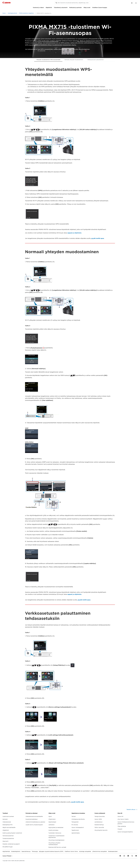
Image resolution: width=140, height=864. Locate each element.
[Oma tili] (132, 3)
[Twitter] (132, 856)
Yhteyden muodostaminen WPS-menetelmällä (48, 59)
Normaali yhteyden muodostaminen (74, 59)
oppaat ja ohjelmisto (74, 233)
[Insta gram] (124, 856)
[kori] (135, 3)
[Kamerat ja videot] (44, 7)
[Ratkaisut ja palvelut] (82, 7)
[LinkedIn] (128, 856)
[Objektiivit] (52, 7)
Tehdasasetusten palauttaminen (95, 59)
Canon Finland (7, 856)
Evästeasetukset (113, 851)
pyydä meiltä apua (97, 238)
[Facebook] (120, 856)
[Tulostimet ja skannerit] (68, 7)
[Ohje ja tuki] (91, 7)
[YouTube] (136, 856)
